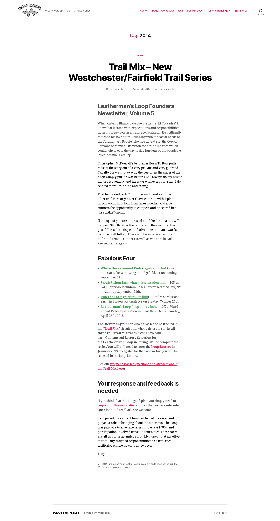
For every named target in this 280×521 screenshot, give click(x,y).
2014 (104, 463)
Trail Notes (241, 10)
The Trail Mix (71, 512)
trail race (127, 467)
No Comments (166, 89)
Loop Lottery (161, 347)
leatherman (132, 463)
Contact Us (167, 10)
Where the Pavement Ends (121, 268)
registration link (155, 268)
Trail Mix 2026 (195, 10)
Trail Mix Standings (217, 10)
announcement (116, 463)
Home (143, 10)
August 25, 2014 (141, 89)
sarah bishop (114, 467)
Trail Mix (111, 329)
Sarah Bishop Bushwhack (120, 283)
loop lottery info (144, 307)
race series (163, 463)
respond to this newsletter (116, 405)
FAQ (180, 10)
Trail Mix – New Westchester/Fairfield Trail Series (140, 72)
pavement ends (147, 463)
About (154, 10)
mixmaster (118, 89)
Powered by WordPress (96, 512)
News (140, 55)
